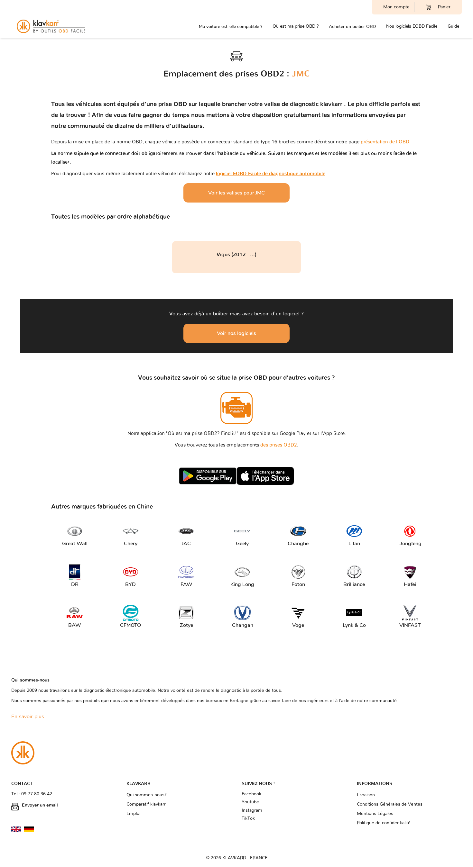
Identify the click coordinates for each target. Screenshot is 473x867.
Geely (242, 543)
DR (75, 584)
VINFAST (410, 625)
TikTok (248, 818)
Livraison (366, 795)
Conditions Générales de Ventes (389, 804)
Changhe (298, 543)
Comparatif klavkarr (146, 804)
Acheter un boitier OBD (352, 26)
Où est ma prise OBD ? (296, 26)
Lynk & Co (354, 625)
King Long (242, 584)
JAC (186, 543)
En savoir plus (27, 716)
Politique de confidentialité (384, 823)
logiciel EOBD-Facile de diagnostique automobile (270, 173)
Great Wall (74, 543)
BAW (74, 625)
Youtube (250, 802)
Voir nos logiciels (236, 333)
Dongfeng (410, 543)
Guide (453, 26)
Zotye (186, 625)
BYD (130, 584)
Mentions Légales (375, 813)
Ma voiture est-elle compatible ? (230, 26)
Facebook (251, 794)
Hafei (410, 584)
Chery (130, 543)
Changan (242, 625)
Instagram (252, 810)
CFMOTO (130, 625)
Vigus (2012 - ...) (236, 254)
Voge (298, 625)
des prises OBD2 (278, 445)
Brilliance (354, 584)
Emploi (133, 813)
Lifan (354, 543)
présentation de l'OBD (385, 142)
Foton (298, 584)
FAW (186, 584)
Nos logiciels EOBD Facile (411, 26)
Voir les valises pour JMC (236, 192)
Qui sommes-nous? (146, 795)
